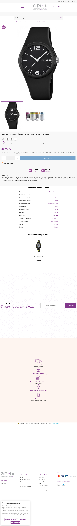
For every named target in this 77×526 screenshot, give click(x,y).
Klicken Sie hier (55, 423)
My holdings (23, 481)
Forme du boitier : (24, 209)
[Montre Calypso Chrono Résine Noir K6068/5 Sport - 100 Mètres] (38, 246)
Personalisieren (22, 519)
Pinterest (15, 138)
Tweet (11, 138)
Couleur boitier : (24, 206)
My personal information (26, 484)
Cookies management (44, 490)
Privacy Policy (42, 488)
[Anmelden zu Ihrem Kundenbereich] (54, 7)
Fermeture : (22, 212)
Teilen (7, 138)
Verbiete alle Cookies (10, 519)
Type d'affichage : (24, 221)
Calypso (4, 142)
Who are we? (42, 479)
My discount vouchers (25, 486)
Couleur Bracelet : (24, 197)
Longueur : (22, 227)
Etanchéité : (22, 215)
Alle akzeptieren (15, 522)
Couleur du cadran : (25, 200)
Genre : (21, 192)
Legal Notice (41, 477)
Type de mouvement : (25, 218)
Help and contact (62, 1)
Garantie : (22, 224)
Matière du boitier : (25, 203)
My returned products (25, 479)
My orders (22, 477)
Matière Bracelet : (24, 195)
